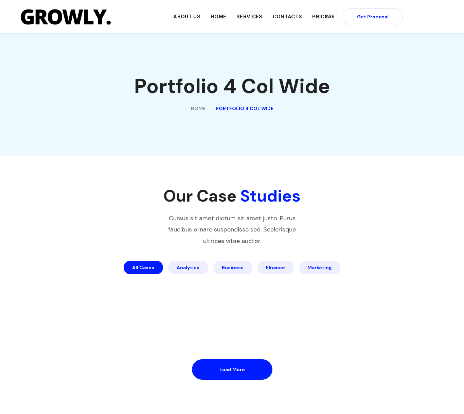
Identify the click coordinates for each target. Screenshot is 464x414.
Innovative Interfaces (73, 303)
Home (198, 108)
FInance (275, 267)
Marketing (319, 267)
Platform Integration (371, 283)
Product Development (75, 283)
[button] (373, 16)
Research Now (206, 323)
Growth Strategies (366, 303)
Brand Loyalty (204, 303)
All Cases (143, 267)
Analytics (188, 267)
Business (233, 267)
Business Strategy (215, 283)
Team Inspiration (62, 323)
